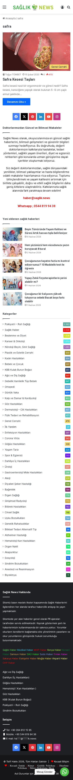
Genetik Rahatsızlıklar (17, 523)
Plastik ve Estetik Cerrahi (19, 352)
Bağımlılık (10, 489)
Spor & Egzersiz (14, 455)
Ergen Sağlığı (12, 495)
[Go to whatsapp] (64, 771)
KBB (18, 369)
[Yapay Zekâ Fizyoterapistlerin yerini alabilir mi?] (12, 283)
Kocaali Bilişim (61, 761)
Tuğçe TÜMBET (13, 74)
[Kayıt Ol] (62, 8)
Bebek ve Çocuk (14, 364)
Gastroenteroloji (23, 472)
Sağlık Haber (12, 329)
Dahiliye (17, 461)
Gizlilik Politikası (46, 765)
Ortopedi (10, 386)
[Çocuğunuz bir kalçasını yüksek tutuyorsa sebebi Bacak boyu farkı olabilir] (12, 298)
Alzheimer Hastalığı (15, 535)
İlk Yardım (10, 426)
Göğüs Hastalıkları (15, 444)
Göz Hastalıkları (13, 403)
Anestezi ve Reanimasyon (19, 569)
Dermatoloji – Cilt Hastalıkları (21, 409)
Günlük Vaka (12, 392)
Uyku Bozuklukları (15, 518)
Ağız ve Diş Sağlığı (15, 375)
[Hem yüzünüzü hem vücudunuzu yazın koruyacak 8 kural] (12, 250)
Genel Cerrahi (12, 421)
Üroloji (8, 466)
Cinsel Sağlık (12, 512)
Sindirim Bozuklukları (16, 563)
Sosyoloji (10, 557)
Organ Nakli (11, 546)
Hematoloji (20, 540)
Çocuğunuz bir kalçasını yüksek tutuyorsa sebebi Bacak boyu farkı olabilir (44, 297)
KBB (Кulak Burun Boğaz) (17, 699)
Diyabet (18, 483)
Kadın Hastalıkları (14, 358)
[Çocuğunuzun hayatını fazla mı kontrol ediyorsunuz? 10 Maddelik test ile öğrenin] (12, 266)
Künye (31, 765)
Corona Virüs (12, 438)
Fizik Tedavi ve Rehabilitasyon (22, 415)
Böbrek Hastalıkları (15, 506)
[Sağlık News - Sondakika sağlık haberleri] (33, 6)
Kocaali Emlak (17, 765)
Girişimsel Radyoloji (16, 500)
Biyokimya (10, 575)
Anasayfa (10, 18)
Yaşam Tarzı (12, 449)
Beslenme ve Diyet (15, 335)
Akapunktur (11, 552)
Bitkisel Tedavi (20, 529)
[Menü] (4, 8)
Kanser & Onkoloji (15, 341)
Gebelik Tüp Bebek (21, 381)
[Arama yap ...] (68, 8)
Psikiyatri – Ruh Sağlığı (17, 324)
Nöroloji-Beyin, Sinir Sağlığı (20, 346)
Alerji (7, 478)
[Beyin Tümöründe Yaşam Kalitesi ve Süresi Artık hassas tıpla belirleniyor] (12, 234)
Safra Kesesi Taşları (19, 79)
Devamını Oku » (16, 101)
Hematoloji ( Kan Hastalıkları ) (19, 688)
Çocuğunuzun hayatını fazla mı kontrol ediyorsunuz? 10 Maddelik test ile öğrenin (47, 265)
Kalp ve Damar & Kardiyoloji (20, 398)
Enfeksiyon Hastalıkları (17, 432)
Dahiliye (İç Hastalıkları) (16, 677)
